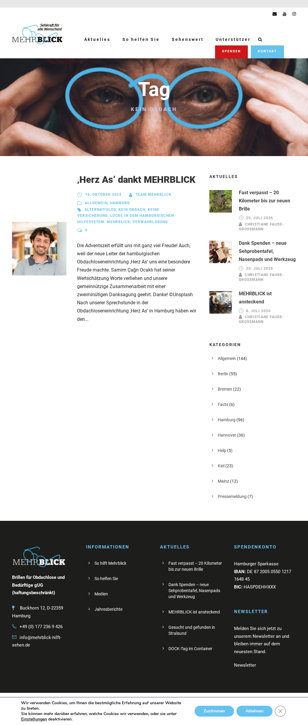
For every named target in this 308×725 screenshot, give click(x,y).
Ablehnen (254, 711)
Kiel (221, 465)
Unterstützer (233, 39)
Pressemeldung (232, 496)
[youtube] (284, 13)
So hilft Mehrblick (110, 563)
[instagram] (294, 13)
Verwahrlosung (150, 222)
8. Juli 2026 (258, 311)
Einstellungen (34, 719)
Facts (223, 404)
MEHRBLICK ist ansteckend (194, 612)
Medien (101, 593)
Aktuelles (97, 39)
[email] (275, 13)
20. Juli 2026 (259, 268)
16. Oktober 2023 (103, 194)
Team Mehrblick (153, 194)
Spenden (231, 51)
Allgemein (96, 203)
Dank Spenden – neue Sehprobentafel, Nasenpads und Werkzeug (267, 251)
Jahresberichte (108, 609)
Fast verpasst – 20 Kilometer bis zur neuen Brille (264, 201)
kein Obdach (132, 209)
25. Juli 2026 (259, 218)
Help (222, 450)
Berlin (223, 373)
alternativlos (100, 209)
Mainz (223, 481)
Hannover (227, 435)
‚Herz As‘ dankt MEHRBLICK (136, 179)
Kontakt (267, 51)
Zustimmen (214, 711)
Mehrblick (118, 222)
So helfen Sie (141, 39)
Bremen (225, 389)
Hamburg (120, 203)
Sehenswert (188, 39)
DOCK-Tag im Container (190, 648)
